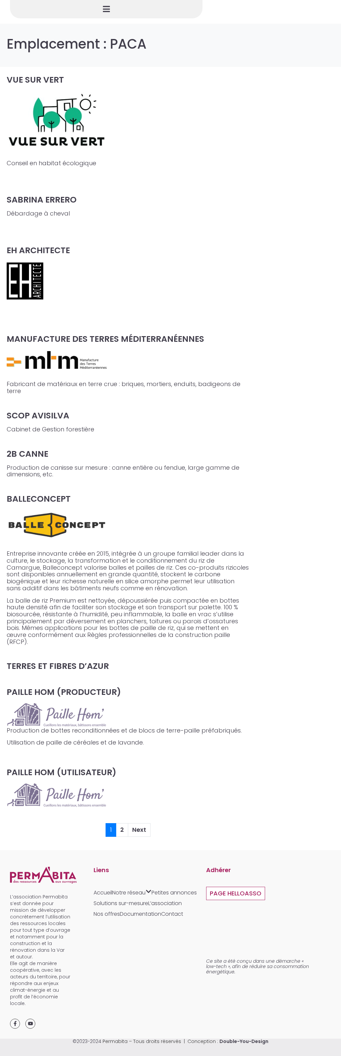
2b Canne (27, 454)
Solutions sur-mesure (121, 903)
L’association (165, 903)
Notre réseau (129, 892)
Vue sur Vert (35, 80)
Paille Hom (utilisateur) (61, 772)
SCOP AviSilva (38, 415)
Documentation (140, 914)
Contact (172, 914)
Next (139, 829)
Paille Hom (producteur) (64, 692)
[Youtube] (30, 1024)
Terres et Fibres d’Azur (58, 666)
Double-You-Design (243, 1041)
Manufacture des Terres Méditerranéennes (105, 339)
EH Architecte (38, 250)
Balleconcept (39, 499)
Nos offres (107, 914)
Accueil (103, 892)
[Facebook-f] (15, 1024)
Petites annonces (174, 892)
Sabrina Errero (42, 200)
